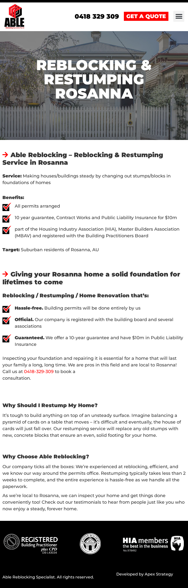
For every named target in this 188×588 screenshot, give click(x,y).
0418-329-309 (39, 371)
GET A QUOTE (146, 16)
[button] (178, 16)
